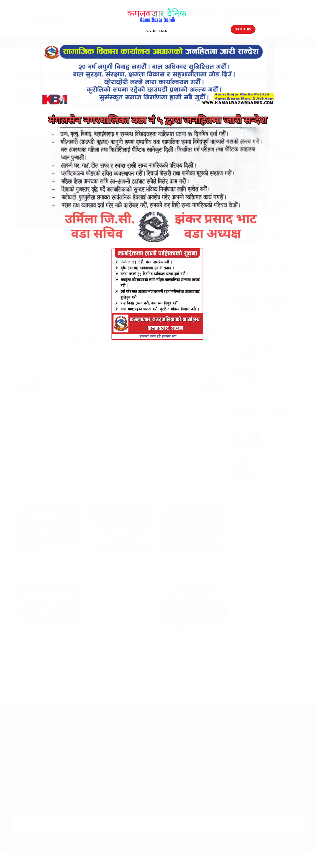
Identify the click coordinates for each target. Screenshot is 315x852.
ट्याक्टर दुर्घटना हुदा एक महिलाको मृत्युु (278, 348)
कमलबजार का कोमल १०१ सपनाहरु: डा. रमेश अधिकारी (280, 410)
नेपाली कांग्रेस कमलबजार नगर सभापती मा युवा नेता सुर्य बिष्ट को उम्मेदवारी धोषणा (280, 383)
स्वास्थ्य (165, 42)
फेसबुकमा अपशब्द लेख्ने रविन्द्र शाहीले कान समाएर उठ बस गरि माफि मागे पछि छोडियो (278, 475)
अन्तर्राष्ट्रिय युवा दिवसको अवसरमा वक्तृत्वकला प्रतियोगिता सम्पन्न (119, 562)
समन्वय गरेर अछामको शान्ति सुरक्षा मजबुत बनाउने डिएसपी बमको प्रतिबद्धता (192, 641)
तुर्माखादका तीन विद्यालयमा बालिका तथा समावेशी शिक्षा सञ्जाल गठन (278, 210)
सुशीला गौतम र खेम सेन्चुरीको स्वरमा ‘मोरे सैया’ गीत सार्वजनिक (279, 154)
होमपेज (22, 59)
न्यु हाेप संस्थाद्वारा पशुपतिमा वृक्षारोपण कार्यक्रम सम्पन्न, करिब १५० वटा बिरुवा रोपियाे (190, 565)
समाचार (38, 42)
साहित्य (106, 42)
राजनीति (58, 42)
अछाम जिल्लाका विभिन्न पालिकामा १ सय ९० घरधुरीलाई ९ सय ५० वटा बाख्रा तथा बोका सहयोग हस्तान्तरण (280, 275)
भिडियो (184, 42)
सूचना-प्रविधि (83, 42)
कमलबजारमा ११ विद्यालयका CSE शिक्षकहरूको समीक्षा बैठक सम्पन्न (46, 638)
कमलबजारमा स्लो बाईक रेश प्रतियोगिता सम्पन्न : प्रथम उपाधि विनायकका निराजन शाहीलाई (279, 442)
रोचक (33, 53)
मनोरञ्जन (125, 42)
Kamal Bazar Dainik (38, 117)
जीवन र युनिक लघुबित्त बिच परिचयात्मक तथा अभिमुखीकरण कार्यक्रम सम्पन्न (118, 641)
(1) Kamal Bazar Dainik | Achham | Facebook (189, 739)
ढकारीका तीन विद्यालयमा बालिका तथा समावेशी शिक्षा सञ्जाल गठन (278, 183)
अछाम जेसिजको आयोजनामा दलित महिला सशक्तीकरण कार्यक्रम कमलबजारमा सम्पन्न (47, 565)
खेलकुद (146, 42)
